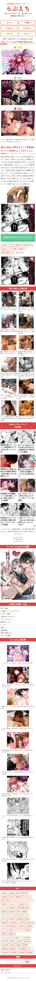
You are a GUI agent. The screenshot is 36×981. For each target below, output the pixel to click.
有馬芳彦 (12, 912)
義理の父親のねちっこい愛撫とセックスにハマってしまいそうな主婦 (26, 309)
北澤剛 (25, 945)
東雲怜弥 (20, 919)
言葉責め (5, 897)
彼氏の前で (28, 245)
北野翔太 (5, 923)
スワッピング (19, 930)
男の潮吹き (13, 926)
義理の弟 (30, 923)
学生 (11, 245)
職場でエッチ (5, 622)
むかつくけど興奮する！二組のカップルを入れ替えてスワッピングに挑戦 (8, 396)
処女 (11, 897)
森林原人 (13, 949)
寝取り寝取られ (7, 252)
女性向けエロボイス (8, 616)
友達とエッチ (6, 249)
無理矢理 (24, 893)
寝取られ (19, 245)
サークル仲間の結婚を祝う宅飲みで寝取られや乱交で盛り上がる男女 (8, 418)
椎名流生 (27, 941)
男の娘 (27, 937)
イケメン (27, 34)
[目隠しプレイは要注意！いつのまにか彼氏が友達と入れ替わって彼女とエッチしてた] (26, 371)
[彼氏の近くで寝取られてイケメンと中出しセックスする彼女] (9, 306)
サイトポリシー (6, 972)
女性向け (5, 245)
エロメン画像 (5, 614)
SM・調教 (4, 608)
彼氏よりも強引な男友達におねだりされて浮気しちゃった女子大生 (8, 375)
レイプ (3, 625)
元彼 (10, 930)
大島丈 (12, 945)
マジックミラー (7, 915)
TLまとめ (9, 28)
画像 (11, 893)
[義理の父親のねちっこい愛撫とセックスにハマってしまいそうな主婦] (26, 306)
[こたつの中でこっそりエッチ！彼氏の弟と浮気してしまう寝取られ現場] (26, 328)
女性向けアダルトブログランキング (18, 237)
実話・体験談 (22, 912)
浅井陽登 (22, 952)
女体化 (19, 941)
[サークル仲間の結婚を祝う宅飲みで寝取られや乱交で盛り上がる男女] (9, 415)
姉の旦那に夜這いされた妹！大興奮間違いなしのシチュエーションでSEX (26, 353)
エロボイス (27, 28)
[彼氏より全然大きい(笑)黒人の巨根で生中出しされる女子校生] (9, 328)
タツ (27, 904)
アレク (4, 930)
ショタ (26, 915)
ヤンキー (21, 900)
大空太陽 (5, 945)
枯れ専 (21, 926)
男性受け (19, 897)
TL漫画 (27, 22)
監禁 (27, 919)
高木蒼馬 (13, 952)
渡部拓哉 (12, 934)
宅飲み (21, 249)
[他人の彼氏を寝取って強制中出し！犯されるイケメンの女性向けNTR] (26, 393)
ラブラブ (9, 34)
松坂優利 (22, 949)
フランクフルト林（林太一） (12, 937)
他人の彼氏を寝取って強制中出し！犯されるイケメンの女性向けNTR (26, 396)
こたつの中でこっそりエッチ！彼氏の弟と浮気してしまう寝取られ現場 (26, 331)
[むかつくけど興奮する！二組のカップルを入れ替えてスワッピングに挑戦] (9, 393)
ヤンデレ (27, 897)
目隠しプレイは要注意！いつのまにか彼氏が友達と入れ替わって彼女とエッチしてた (26, 375)
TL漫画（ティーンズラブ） (10, 611)
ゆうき (4, 926)
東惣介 (28, 930)
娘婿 (18, 945)
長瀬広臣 (12, 908)
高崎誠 (29, 952)
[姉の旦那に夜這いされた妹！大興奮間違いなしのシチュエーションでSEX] (26, 350)
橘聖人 (4, 934)
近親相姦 (4, 630)
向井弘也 (5, 952)
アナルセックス (12, 904)
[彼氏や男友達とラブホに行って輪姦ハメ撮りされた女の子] (9, 350)
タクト (29, 949)
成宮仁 (12, 941)
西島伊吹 (5, 949)
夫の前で (12, 919)
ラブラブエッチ (6, 619)
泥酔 (15, 249)
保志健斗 (29, 926)
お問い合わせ (5, 970)
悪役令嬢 (13, 923)
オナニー (30, 900)
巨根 (17, 893)
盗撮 (2, 627)
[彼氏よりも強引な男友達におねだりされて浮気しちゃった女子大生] (9, 371)
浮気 (3, 904)
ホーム (9, 22)
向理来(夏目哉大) (23, 908)
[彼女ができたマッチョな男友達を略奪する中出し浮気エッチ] (26, 415)
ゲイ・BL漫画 (6, 635)
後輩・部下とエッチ (9, 900)
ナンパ (4, 908)
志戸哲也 (5, 941)
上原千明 (22, 923)
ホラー (4, 919)
